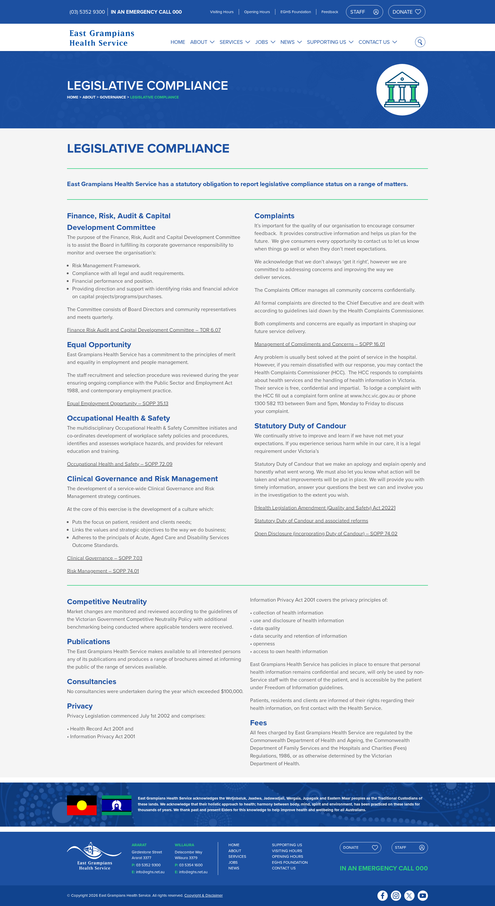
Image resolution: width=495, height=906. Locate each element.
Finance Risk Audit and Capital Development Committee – (144, 330)
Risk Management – (103, 571)
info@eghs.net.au (150, 872)
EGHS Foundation (295, 12)
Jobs (261, 42)
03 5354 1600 (191, 865)
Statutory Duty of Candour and (311, 520)
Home (178, 42)
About (198, 42)
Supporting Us (326, 42)
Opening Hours (257, 12)
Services (231, 42)
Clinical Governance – (104, 558)
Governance (113, 97)
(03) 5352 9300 (87, 12)
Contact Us (374, 42)
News (287, 42)
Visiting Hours (222, 12)
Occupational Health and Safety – (119, 464)
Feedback (329, 12)
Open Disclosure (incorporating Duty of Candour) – (326, 533)
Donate (402, 12)
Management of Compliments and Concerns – (319, 344)
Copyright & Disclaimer (203, 895)
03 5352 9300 (148, 865)
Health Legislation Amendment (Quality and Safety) (325, 507)
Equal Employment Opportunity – (117, 403)
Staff (357, 12)
